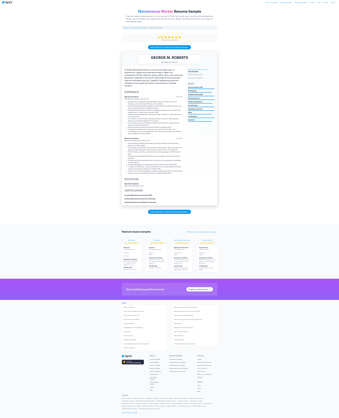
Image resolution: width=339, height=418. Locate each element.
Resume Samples (286, 2)
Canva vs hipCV (126, 398)
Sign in (333, 2)
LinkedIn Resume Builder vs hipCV (166, 401)
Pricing (325, 2)
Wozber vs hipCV (127, 406)
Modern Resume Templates (177, 371)
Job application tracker (154, 383)
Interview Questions (129, 348)
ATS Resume (127, 331)
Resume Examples (271, 2)
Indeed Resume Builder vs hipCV (145, 401)
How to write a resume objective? (183, 315)
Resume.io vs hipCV (138, 398)
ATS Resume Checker (130, 339)
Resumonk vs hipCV (141, 403)
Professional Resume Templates (178, 368)
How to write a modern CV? (131, 315)
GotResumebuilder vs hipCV (180, 403)
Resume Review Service (204, 362)
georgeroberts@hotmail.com (198, 69)
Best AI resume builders (181, 331)
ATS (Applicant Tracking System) (133, 327)
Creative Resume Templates (177, 362)
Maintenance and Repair (139, 28)
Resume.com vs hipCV (166, 398)
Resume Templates (301, 2)
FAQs (198, 391)
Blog (319, 2)
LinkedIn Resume (179, 339)
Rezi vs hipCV (137, 406)
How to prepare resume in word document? (136, 344)
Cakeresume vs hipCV (196, 401)
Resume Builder (154, 362)
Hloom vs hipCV (160, 406)
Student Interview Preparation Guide (184, 344)
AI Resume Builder (155, 359)
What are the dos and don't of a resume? (185, 307)
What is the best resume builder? (183, 327)
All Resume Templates (175, 359)
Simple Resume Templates (177, 365)
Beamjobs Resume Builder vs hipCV (149, 408)
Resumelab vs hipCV (196, 403)
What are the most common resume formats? (187, 311)
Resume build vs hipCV (180, 398)
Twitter (199, 388)
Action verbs (177, 323)
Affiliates (199, 377)
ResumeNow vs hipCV (128, 401)
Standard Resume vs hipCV (130, 408)
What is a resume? (129, 307)
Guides (312, 2)
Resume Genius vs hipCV (196, 398)
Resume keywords (129, 323)
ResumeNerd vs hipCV (199, 406)
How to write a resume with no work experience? (188, 319)
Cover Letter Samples (153, 378)
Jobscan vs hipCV (165, 403)
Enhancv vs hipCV (153, 403)
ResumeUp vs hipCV (148, 406)
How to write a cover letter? (132, 319)
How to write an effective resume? (133, 311)
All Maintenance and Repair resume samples (201, 232)
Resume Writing (178, 335)
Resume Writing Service (204, 365)
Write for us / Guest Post (204, 374)
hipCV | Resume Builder (129, 412)
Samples (126, 28)
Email (199, 385)
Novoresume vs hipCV (151, 398)
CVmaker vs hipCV (171, 406)
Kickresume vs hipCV (128, 403)
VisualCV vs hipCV (183, 401)
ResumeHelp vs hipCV (185, 406)
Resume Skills (154, 374)
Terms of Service (202, 368)
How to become (128, 335)
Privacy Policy (201, 371)
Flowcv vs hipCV (208, 403)
